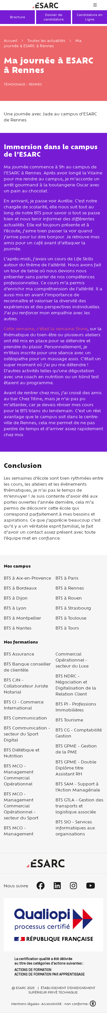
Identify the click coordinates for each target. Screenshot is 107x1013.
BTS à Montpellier (22, 618)
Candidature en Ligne (90, 17)
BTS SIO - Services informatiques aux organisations (75, 827)
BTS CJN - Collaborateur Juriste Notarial (26, 685)
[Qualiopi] (53, 937)
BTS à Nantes (17, 628)
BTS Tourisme (69, 719)
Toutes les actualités (46, 40)
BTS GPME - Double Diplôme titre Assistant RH (75, 767)
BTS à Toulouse (70, 618)
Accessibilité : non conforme (64, 1004)
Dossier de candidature (54, 17)
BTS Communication (25, 717)
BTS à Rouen (68, 598)
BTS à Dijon (16, 598)
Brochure (17, 17)
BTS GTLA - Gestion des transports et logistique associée (79, 805)
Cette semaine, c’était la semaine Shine (45, 328)
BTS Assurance (19, 654)
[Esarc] (45, 4)
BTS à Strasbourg (73, 608)
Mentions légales (24, 1004)
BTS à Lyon (15, 608)
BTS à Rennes (69, 588)
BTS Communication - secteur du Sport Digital (27, 733)
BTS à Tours (67, 628)
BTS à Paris (66, 578)
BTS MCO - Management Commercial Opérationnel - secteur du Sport (21, 805)
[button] (93, 1004)
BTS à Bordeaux (20, 588)
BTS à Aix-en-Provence (27, 578)
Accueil (10, 40)
